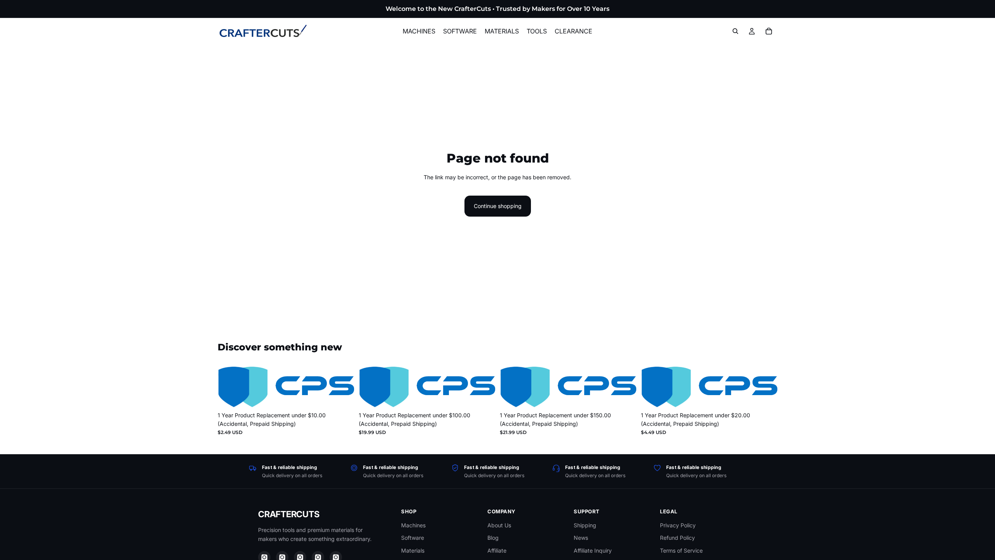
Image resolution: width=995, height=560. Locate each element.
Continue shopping (498, 206)
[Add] (342, 396)
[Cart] (768, 31)
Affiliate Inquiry (593, 550)
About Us (499, 525)
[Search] (735, 31)
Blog (493, 537)
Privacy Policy (678, 525)
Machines (413, 525)
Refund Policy (677, 537)
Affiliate (496, 550)
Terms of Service (681, 550)
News (581, 537)
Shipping (585, 525)
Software (412, 537)
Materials (412, 550)
